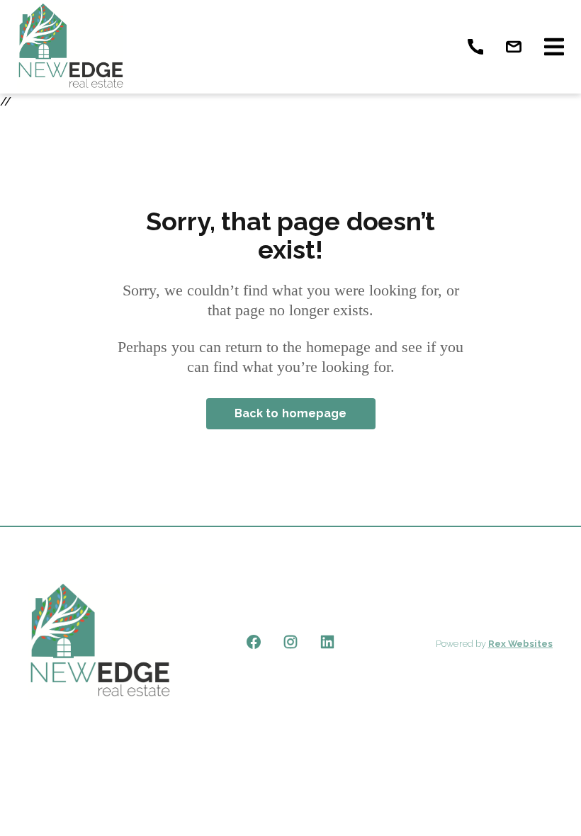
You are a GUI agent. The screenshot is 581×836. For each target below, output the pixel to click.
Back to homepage (291, 413)
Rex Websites (520, 643)
